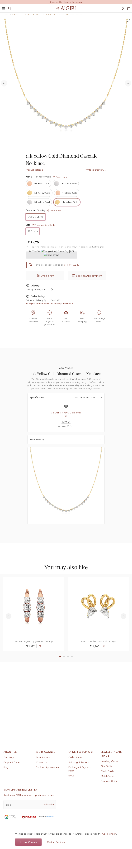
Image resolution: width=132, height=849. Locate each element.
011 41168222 (71, 264)
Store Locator (43, 757)
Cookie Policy (109, 833)
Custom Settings (56, 842)
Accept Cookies (28, 842)
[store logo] (66, 8)
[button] (60, 656)
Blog (6, 767)
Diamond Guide (109, 781)
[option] (38, 183)
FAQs (71, 775)
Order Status (75, 757)
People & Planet (12, 762)
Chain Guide (107, 771)
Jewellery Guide (109, 761)
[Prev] (4, 83)
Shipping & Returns (78, 762)
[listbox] (66, 193)
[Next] (128, 83)
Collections (17, 15)
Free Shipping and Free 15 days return (66, 2)
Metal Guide (107, 776)
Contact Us (41, 762)
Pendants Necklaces (33, 15)
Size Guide (106, 766)
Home (6, 15)
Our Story (9, 757)
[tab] (66, 439)
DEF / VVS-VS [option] (35, 216)
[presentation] (8, 616)
